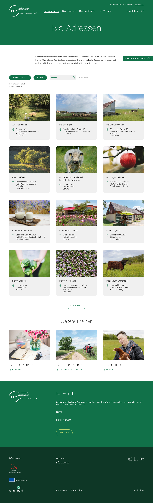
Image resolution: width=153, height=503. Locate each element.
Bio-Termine (21, 364)
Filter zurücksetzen (16, 86)
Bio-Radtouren (70, 364)
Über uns (112, 364)
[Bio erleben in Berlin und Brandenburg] (23, 11)
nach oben (139, 490)
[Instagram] (130, 459)
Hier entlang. (139, 5)
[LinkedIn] (142, 458)
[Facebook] (136, 459)
